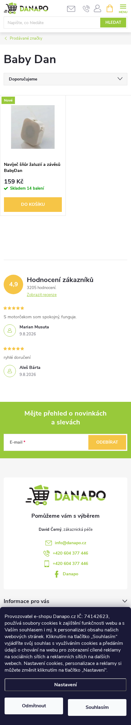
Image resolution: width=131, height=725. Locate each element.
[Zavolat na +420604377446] (86, 8)
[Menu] (123, 8)
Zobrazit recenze (42, 295)
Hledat (113, 22)
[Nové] (33, 126)
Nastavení (65, 684)
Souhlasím (97, 707)
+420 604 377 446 (70, 553)
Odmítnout (34, 705)
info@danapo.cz (70, 543)
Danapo (70, 574)
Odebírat (107, 442)
